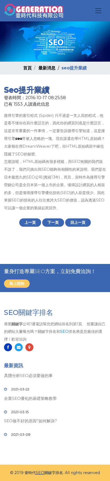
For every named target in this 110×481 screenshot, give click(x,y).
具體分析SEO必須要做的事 (28, 375)
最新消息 (47, 67)
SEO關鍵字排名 (28, 312)
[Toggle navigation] (98, 10)
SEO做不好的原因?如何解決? (30, 420)
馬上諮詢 (16, 283)
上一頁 (30, 222)
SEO (64, 331)
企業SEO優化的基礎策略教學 (30, 398)
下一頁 (53, 222)
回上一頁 (77, 222)
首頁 (27, 67)
